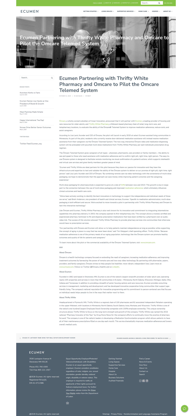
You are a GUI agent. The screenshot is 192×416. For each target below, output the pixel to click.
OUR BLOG (117, 3)
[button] (159, 3)
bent (89, 277)
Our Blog (39, 140)
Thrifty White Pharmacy (99, 305)
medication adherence (134, 369)
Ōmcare (62, 302)
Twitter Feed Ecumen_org (31, 325)
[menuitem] (97, 3)
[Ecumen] (29, 11)
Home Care (142, 11)
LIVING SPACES (107, 11)
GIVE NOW (135, 3)
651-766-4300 (168, 3)
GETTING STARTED (90, 11)
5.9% (123, 366)
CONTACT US (126, 3)
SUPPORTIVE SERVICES (125, 11)
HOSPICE (155, 11)
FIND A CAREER (97, 3)
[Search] (151, 3)
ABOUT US (108, 3)
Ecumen (138, 302)
